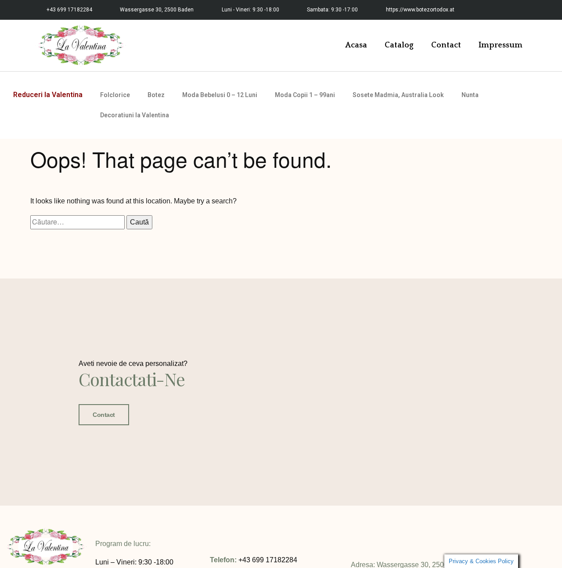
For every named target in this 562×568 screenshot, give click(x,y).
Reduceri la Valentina (48, 94)
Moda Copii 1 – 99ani (305, 94)
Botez (156, 94)
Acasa (356, 45)
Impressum (500, 45)
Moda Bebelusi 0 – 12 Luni (219, 94)
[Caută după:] (78, 222)
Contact (446, 45)
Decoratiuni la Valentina (134, 115)
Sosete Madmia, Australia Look (398, 94)
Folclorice (115, 94)
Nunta (470, 94)
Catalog (399, 45)
